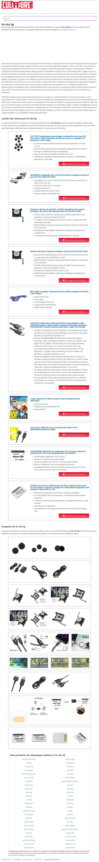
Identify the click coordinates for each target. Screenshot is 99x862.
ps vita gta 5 (62, 30)
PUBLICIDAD (6, 859)
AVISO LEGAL (27, 859)
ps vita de (71, 30)
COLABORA (17, 859)
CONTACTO (38, 859)
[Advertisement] (49, 46)
